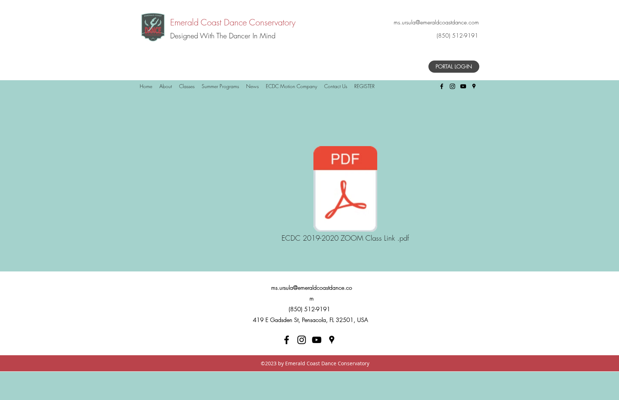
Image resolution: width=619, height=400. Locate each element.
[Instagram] (301, 340)
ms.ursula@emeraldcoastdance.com (436, 22)
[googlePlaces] (474, 86)
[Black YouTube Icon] (463, 86)
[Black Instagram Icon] (452, 86)
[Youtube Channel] (316, 340)
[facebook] (286, 340)
